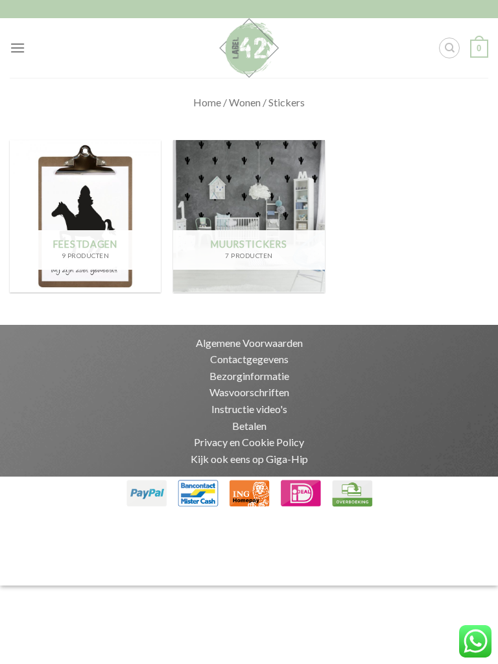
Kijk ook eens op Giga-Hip (249, 459)
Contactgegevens (249, 359)
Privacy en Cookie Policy (249, 442)
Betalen (249, 426)
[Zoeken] (449, 48)
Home (207, 102)
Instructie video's (249, 409)
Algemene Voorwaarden (249, 343)
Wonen (245, 102)
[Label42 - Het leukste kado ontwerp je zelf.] (249, 48)
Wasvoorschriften (249, 392)
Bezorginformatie (249, 376)
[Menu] (17, 48)
